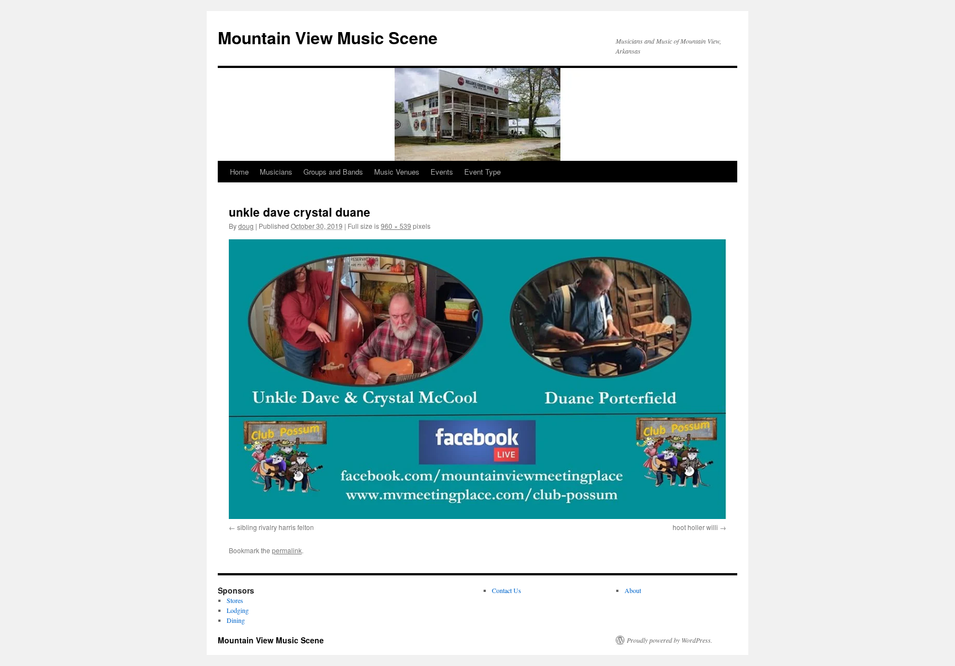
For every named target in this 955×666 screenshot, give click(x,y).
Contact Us (506, 590)
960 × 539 (396, 225)
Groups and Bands (333, 171)
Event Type (482, 171)
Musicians (276, 171)
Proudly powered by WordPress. (669, 640)
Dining (236, 620)
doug (246, 225)
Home (239, 171)
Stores (235, 600)
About (633, 590)
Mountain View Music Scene (328, 37)
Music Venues (396, 171)
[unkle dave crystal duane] (477, 378)
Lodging (238, 610)
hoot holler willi (695, 527)
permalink (287, 550)
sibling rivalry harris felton (275, 527)
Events (442, 171)
